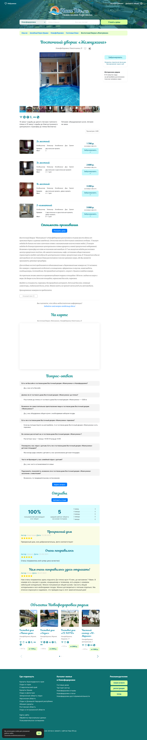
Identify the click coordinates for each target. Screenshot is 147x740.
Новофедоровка (57, 33)
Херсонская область (28, 698)
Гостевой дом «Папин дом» (27, 632)
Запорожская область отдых (31, 696)
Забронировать (90, 150)
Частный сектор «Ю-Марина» (88, 633)
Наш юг (25, 33)
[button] (97, 79)
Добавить (132, 4)
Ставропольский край (28, 687)
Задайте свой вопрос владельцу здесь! (59, 306)
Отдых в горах (25, 684)
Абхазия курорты (26, 704)
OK (39, 733)
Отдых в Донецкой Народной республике (36, 701)
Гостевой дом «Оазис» (47, 632)
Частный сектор (63, 688)
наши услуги (119, 683)
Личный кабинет (117, 4)
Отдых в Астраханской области (32, 710)
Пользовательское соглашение (32, 720)
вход (119, 694)
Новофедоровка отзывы (66, 691)
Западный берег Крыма (39, 33)
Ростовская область (28, 707)
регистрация (119, 688)
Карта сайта (24, 715)
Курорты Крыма (26, 690)
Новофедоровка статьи (66, 693)
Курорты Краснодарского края (32, 682)
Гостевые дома (72, 33)
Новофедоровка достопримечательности (73, 696)
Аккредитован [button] (27, 296)
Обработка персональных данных (33, 718)
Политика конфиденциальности (14, 735)
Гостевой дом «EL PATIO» (68, 632)
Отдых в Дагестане (27, 693)
